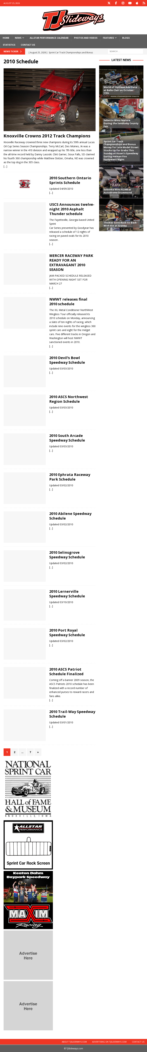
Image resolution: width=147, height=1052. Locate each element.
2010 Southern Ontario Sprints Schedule (70, 180)
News (18, 37)
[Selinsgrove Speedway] (25, 566)
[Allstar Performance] (28, 867)
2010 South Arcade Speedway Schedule (67, 438)
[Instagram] (123, 3)
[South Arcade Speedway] (25, 449)
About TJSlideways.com (74, 1041)
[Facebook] (116, 3)
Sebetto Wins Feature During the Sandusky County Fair (121, 123)
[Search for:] (125, 51)
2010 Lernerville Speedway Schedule (67, 593)
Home (6, 37)
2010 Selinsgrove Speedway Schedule (67, 554)
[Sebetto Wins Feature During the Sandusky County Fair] (121, 115)
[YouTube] (130, 3)
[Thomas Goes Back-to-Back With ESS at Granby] (121, 214)
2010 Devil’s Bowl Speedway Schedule (67, 360)
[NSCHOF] (28, 817)
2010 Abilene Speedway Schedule (70, 516)
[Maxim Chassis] (28, 927)
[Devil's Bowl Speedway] (25, 371)
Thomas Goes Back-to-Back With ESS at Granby (120, 224)
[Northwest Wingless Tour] (25, 313)
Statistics (9, 44)
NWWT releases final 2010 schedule (68, 301)
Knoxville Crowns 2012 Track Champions (47, 136)
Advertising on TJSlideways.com (109, 1041)
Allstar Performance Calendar (49, 37)
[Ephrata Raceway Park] (25, 488)
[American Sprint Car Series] (25, 410)
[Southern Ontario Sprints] (25, 184)
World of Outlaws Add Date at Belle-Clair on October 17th (120, 90)
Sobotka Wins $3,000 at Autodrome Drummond (118, 191)
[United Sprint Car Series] (25, 218)
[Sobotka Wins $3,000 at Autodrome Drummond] (121, 181)
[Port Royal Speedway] (25, 644)
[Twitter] (109, 3)
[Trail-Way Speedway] (25, 725)
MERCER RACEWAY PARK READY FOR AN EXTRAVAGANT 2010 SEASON (71, 262)
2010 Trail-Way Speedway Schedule (72, 714)
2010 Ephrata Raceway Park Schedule (69, 477)
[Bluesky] (144, 3)
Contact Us (28, 44)
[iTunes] (137, 3)
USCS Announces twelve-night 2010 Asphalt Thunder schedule (71, 209)
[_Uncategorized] (25, 527)
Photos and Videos (85, 37)
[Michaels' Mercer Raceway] (25, 269)
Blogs (126, 37)
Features (108, 37)
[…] (5, 166)
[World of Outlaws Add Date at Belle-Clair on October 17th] (121, 82)
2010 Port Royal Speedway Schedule (67, 632)
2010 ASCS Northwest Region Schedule (68, 399)
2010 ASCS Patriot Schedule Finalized (66, 671)
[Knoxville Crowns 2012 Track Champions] (50, 99)
